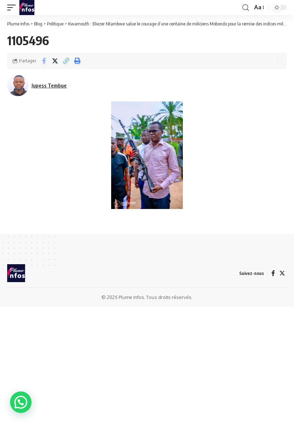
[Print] (77, 61)
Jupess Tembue (49, 85)
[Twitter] (282, 273)
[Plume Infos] (26, 7)
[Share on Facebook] (44, 61)
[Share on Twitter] (55, 61)
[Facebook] (273, 273)
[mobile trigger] (13, 7)
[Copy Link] (66, 61)
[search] (246, 7)
